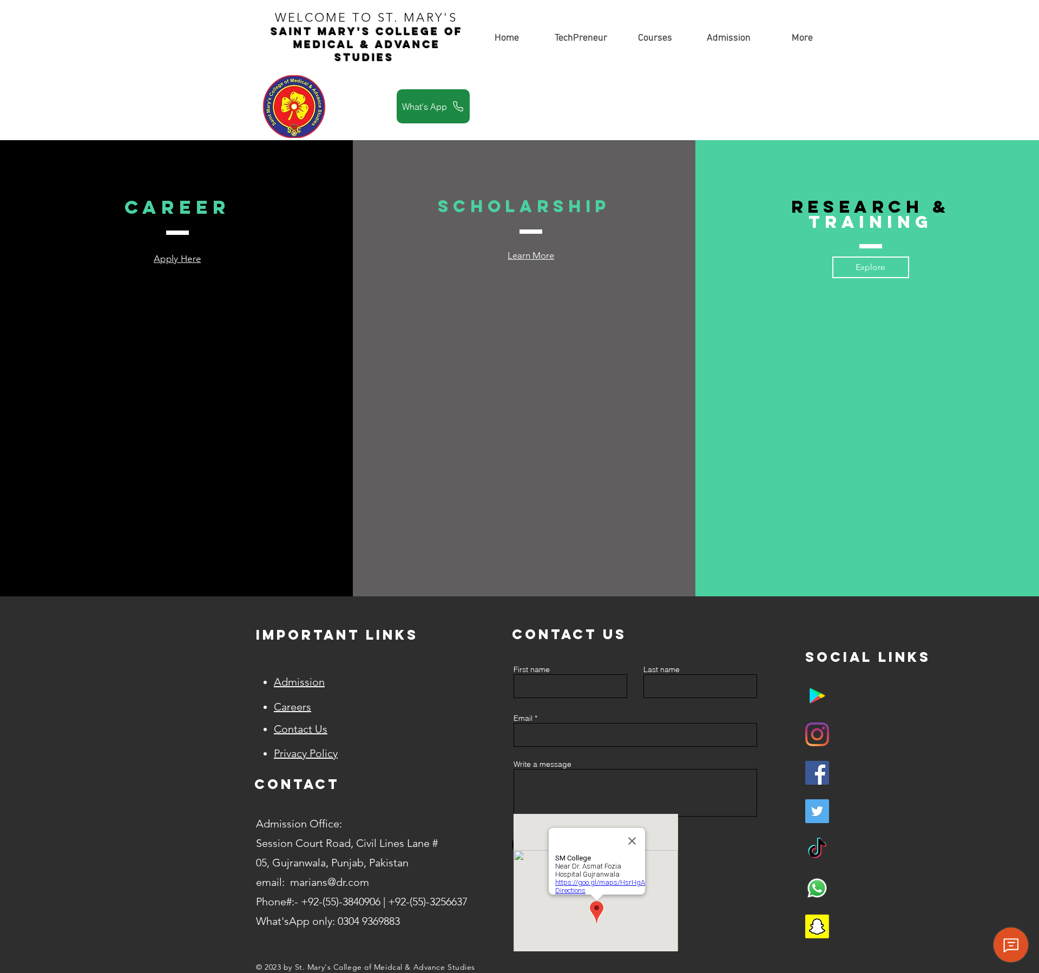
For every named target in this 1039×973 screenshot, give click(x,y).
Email (523, 718)
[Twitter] (817, 811)
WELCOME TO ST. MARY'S (369, 17)
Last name (661, 669)
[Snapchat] (817, 926)
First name (532, 669)
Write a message (542, 764)
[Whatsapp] (817, 888)
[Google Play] (817, 696)
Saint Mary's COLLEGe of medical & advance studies (367, 44)
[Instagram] (817, 734)
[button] (655, 38)
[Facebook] (817, 773)
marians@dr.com (329, 882)
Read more (111, 356)
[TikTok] (817, 850)
